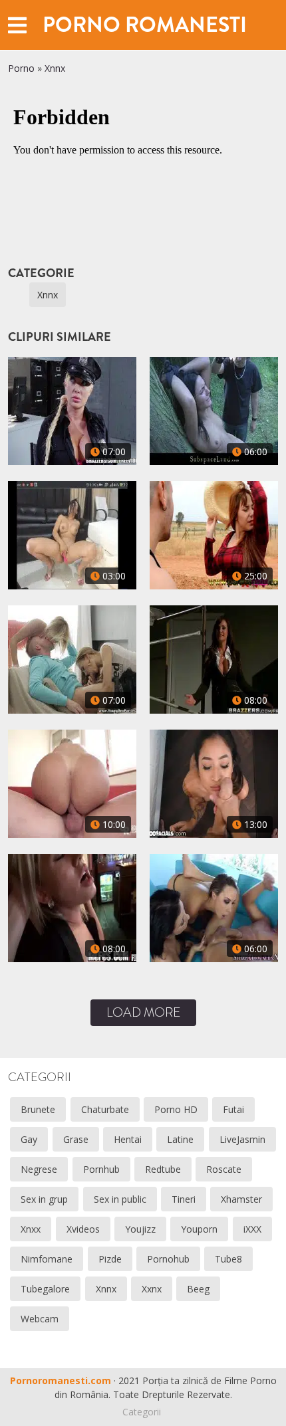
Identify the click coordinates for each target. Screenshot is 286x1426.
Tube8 (228, 1259)
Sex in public (120, 1199)
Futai (233, 1109)
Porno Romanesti (145, 24)
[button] (17, 25)
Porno (21, 68)
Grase (75, 1139)
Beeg (198, 1288)
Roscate (223, 1169)
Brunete (38, 1109)
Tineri (184, 1199)
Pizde (110, 1259)
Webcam (40, 1318)
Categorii (141, 1411)
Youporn (199, 1229)
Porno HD (176, 1109)
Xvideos (83, 1229)
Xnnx (55, 68)
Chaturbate (105, 1109)
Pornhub (101, 1169)
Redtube (163, 1169)
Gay (29, 1139)
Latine (180, 1139)
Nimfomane (46, 1259)
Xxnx (152, 1288)
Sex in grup (44, 1199)
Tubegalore (45, 1288)
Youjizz (140, 1229)
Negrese (39, 1169)
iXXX (252, 1229)
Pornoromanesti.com (60, 1380)
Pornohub (168, 1259)
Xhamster (241, 1199)
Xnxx (31, 1229)
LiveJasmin (242, 1139)
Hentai (128, 1139)
